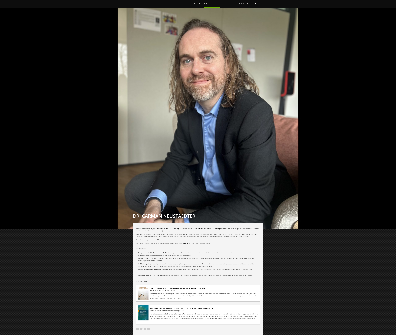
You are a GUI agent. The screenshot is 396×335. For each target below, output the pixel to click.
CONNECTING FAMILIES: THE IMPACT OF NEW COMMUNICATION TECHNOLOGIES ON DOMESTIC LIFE (182, 308)
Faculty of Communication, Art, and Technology (163, 229)
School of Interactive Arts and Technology (207, 229)
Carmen (162, 243)
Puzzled (249, 4)
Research (258, 4)
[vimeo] (137, 329)
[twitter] (145, 329)
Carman (185, 243)
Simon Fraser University (230, 229)
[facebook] (148, 329)
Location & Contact (238, 4)
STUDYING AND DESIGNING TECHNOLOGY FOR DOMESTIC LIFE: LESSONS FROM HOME (177, 288)
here (159, 240)
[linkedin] (141, 329)
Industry (225, 4)
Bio (195, 4)
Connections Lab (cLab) (155, 231)
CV (200, 4)
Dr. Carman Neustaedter (212, 4)
